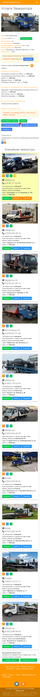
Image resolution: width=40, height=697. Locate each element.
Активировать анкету (10, 121)
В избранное (7, 129)
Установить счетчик (29, 125)
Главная (4, 675)
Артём (7, 528)
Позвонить (7, 198)
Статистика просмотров (11, 125)
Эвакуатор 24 (10, 280)
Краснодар (6, 677)
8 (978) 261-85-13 (12, 283)
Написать (17, 198)
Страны (10, 675)
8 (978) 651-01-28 (12, 333)
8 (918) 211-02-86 (12, 183)
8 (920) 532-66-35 (12, 531)
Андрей (8, 578)
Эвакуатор (9, 180)
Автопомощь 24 (12, 330)
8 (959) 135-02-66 (12, 383)
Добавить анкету (10, 660)
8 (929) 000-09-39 (12, 433)
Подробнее (28, 59)
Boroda (7, 478)
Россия (17, 675)
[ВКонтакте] (2, 142)
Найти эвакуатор (26, 38)
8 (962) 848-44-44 (12, 631)
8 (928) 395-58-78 (12, 233)
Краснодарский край (28, 675)
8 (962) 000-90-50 (12, 481)
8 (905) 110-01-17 (12, 581)
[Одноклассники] (5, 142)
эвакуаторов (11, 2)
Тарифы (23, 121)
